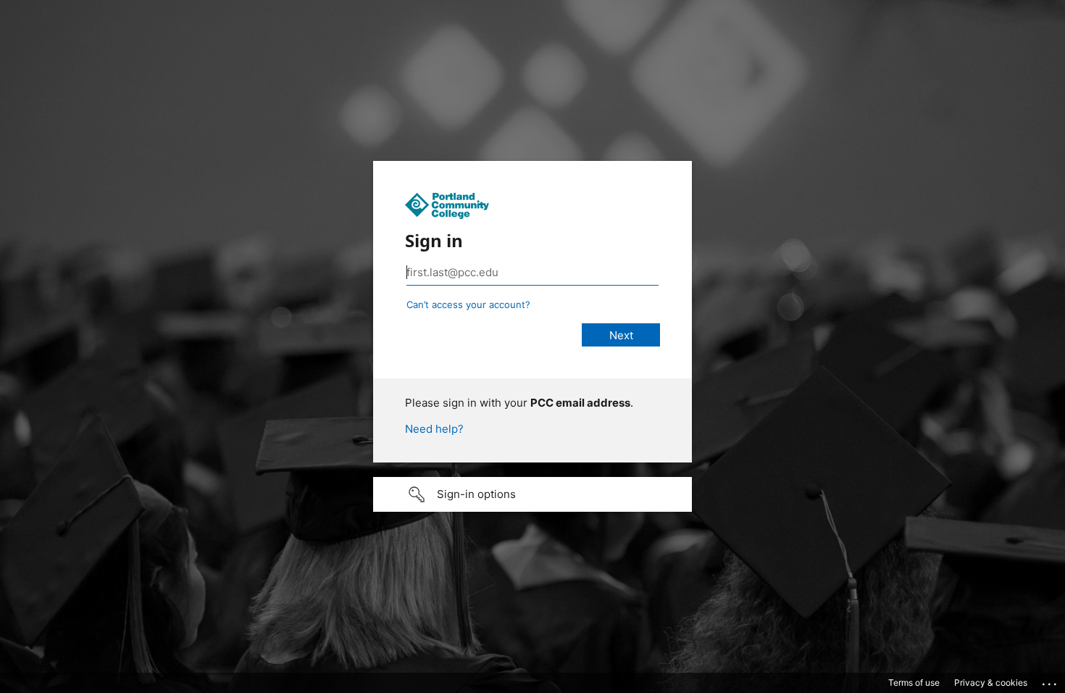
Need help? (434, 429)
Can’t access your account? (468, 304)
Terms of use (914, 682)
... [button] (1050, 680)
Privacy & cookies (990, 682)
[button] (532, 494)
